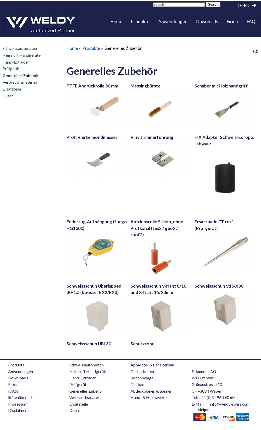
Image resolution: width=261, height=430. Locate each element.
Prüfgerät (11, 68)
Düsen (8, 95)
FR (254, 5)
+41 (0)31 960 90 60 (216, 397)
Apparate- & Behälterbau (152, 365)
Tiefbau (137, 384)
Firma (232, 21)
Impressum (18, 404)
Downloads (207, 21)
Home (116, 21)
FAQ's (252, 21)
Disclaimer (17, 410)
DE (239, 5)
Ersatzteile (12, 89)
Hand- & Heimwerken (149, 397)
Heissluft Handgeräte (22, 55)
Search (213, 4)
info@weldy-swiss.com (230, 404)
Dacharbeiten (142, 371)
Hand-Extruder (16, 62)
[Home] (41, 24)
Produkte (140, 21)
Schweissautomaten (20, 48)
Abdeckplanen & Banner (151, 391)
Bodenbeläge (141, 378)
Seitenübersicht (21, 397)
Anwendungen (173, 21)
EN (247, 5)
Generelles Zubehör (21, 75)
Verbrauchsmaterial (20, 82)
